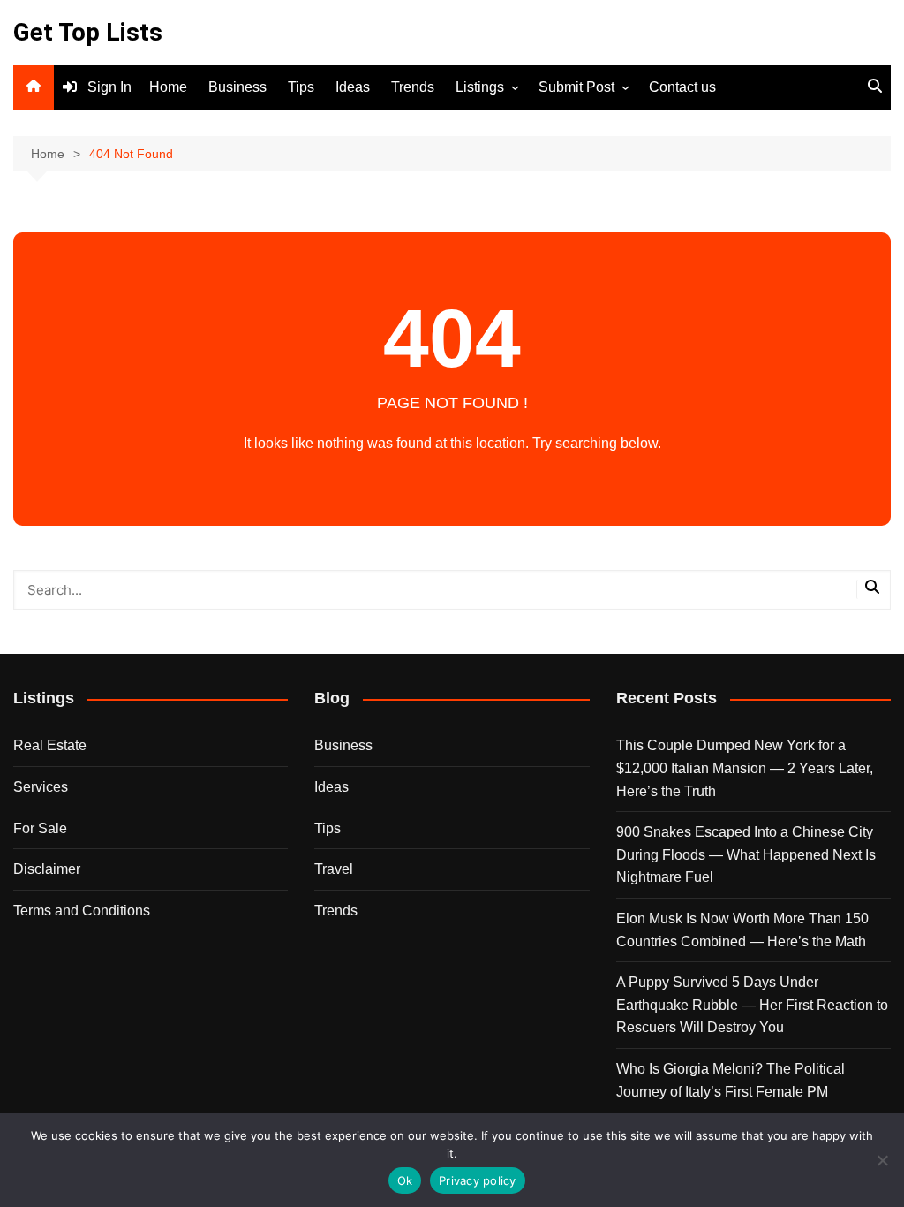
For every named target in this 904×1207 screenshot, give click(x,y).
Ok (405, 1180)
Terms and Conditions (81, 910)
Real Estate (50, 745)
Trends (412, 87)
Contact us (682, 87)
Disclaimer (46, 869)
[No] (882, 1160)
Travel (333, 869)
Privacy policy (477, 1180)
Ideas (352, 87)
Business (237, 87)
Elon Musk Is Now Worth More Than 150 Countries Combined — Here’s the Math (742, 930)
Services (40, 786)
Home (168, 87)
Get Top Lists (87, 32)
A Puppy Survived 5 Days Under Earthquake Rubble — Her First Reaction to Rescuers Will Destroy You (752, 1005)
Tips (301, 87)
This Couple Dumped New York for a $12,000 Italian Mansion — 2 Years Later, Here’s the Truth (744, 768)
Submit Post (576, 87)
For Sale (40, 828)
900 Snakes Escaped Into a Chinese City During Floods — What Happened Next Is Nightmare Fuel (746, 854)
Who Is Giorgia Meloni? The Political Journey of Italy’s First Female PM (730, 1080)
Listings (480, 87)
